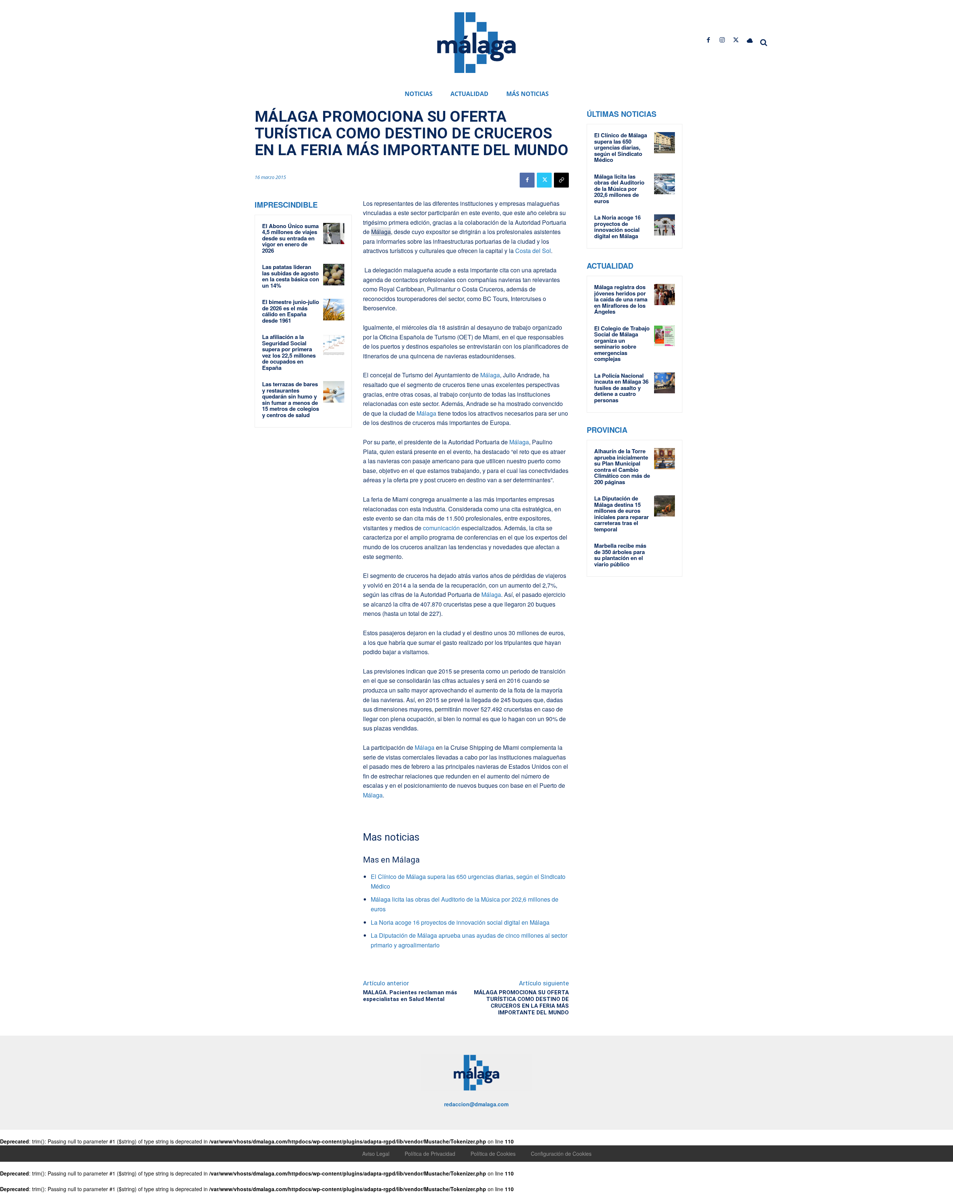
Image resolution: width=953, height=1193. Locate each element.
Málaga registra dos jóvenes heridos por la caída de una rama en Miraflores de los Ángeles (620, 299)
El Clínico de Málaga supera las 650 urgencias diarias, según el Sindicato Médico (620, 147)
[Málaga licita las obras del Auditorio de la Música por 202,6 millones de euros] (664, 183)
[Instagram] (722, 40)
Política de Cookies (493, 1153)
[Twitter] (736, 40)
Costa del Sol (533, 250)
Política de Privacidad (430, 1153)
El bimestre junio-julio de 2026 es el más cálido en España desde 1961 (290, 311)
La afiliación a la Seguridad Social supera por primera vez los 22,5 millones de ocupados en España (289, 352)
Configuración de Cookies (561, 1153)
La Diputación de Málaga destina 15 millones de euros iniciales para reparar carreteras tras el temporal (621, 513)
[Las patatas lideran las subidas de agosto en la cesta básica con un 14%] (334, 274)
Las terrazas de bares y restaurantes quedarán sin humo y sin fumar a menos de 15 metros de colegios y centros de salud (290, 399)
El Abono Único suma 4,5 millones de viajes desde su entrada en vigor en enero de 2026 (290, 238)
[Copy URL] (561, 180)
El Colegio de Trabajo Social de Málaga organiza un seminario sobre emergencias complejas (622, 343)
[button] (764, 42)
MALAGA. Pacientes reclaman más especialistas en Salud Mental (410, 995)
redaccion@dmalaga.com (476, 1104)
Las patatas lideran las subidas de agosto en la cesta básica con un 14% (290, 276)
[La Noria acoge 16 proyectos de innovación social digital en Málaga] (664, 224)
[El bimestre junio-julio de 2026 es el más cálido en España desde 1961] (334, 309)
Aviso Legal (375, 1153)
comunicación (441, 528)
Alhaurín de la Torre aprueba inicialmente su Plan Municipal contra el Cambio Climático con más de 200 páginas (622, 466)
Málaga (381, 231)
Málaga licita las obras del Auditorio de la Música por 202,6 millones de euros (619, 188)
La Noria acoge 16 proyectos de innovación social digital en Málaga (460, 922)
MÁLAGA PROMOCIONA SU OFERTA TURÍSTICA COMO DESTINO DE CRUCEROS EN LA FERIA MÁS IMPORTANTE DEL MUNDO (521, 1002)
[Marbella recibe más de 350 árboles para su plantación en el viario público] (664, 553)
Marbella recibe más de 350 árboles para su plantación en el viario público (620, 554)
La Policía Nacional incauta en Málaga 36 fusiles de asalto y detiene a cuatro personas (621, 387)
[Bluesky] (750, 40)
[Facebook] (708, 40)
